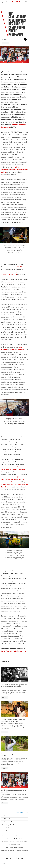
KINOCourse (21, 267)
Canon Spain (14, 855)
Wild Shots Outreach (16, 349)
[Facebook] (7, 858)
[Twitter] (18, 858)
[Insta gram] (10, 858)
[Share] (25, 39)
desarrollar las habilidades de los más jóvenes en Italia (13, 469)
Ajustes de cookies (22, 850)
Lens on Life (11, 282)
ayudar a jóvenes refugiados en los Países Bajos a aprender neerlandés (12, 479)
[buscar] (6, 2)
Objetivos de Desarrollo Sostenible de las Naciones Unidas (14, 169)
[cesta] (2, 2)
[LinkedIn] (14, 858)
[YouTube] (22, 858)
